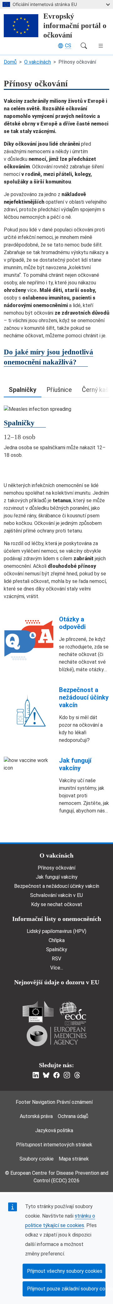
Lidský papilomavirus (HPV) (56, 931)
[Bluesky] (46, 1075)
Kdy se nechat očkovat (56, 904)
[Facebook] (56, 1075)
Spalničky (56, 949)
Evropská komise (38, 1012)
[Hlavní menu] (100, 46)
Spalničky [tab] (22, 389)
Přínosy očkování (56, 868)
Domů (10, 62)
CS (68, 46)
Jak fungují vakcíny (75, 764)
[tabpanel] (56, 432)
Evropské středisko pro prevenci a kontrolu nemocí (72, 1013)
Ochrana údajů (73, 1116)
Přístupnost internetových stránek (54, 1145)
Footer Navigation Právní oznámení (54, 1102)
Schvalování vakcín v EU (56, 895)
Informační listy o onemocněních (56, 918)
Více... (56, 968)
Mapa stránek (74, 1159)
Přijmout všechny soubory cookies (64, 1271)
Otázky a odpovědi (72, 623)
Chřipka (57, 940)
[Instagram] (67, 1075)
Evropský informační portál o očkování (74, 25)
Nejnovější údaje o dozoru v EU (56, 982)
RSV (56, 959)
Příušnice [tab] (59, 389)
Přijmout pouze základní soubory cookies (66, 1289)
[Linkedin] (36, 1075)
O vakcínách (37, 62)
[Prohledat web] (83, 46)
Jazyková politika (54, 1130)
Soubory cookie (36, 1159)
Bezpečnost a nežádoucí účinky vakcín (84, 697)
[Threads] (77, 1075)
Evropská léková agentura (56, 1035)
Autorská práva (36, 1116)
